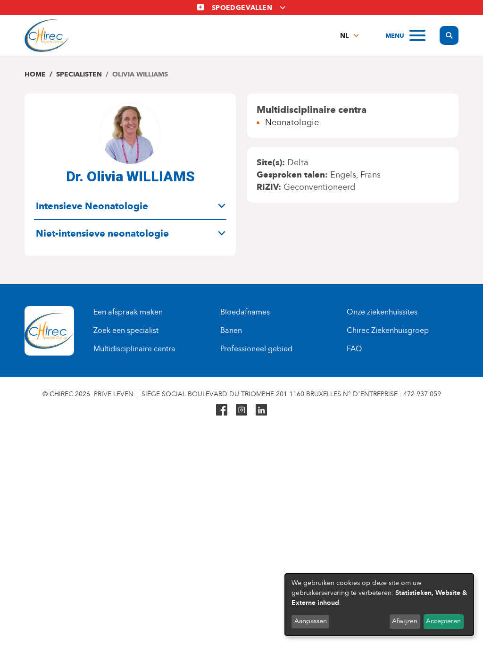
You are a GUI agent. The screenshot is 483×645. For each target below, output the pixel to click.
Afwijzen (404, 621)
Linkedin (261, 410)
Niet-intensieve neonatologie (102, 233)
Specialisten (79, 74)
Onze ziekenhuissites (382, 311)
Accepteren (443, 621)
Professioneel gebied (256, 348)
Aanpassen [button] (310, 621)
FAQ (354, 348)
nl (344, 36)
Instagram (241, 410)
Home (35, 74)
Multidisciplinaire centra (134, 348)
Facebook (221, 410)
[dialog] (379, 605)
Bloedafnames (245, 311)
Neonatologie (292, 122)
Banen (231, 330)
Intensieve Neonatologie (92, 206)
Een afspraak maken (128, 311)
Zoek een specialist (125, 330)
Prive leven (113, 394)
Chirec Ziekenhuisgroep (388, 330)
